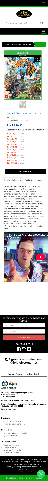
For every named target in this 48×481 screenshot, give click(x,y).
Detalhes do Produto (12, 180)
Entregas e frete (9, 447)
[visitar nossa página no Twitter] (29, 350)
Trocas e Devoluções (10, 452)
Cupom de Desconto (10, 445)
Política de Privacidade (11, 421)
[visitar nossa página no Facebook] (19, 350)
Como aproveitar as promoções (15, 433)
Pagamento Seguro (10, 435)
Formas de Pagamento (11, 450)
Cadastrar (25, 337)
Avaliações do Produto (34, 180)
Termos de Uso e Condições (13, 424)
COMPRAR (26, 171)
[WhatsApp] (41, 474)
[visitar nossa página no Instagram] (24, 350)
